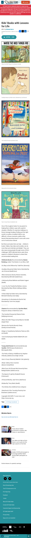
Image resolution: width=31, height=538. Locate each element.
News (13, 426)
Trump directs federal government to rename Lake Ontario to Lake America (19, 430)
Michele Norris (10, 29)
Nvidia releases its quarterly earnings (11, 463)
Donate (26, 2)
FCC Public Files (6, 491)
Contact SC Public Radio (8, 504)
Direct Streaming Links (8, 485)
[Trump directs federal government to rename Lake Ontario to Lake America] (6, 429)
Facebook (5, 495)
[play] (2, 536)
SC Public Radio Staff (8, 511)
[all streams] (29, 536)
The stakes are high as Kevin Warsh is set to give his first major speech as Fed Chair (19, 442)
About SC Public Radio (8, 501)
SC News (14, 449)
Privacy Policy (6, 514)
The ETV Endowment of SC (9, 488)
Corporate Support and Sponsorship (11, 508)
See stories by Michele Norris (10, 417)
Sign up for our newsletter (9, 518)
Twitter (4, 498)
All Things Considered (11, 402)
